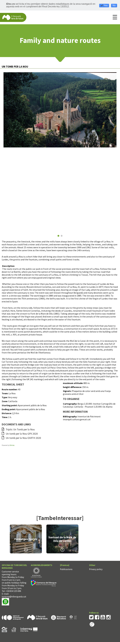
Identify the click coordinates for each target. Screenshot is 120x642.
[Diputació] (58, 617)
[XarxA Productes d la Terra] (73, 617)
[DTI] (45, 583)
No (114, 5)
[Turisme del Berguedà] (13, 17)
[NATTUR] (14, 629)
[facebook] (97, 617)
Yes (105, 5)
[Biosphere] (36, 572)
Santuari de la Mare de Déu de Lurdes (62, 539)
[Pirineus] (4, 629)
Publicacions (66, 569)
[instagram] (108, 617)
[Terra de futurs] (37, 617)
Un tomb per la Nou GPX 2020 (21, 433)
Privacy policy (95, 569)
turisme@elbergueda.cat (14, 596)
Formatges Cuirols (25, 539)
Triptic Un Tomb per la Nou (20, 429)
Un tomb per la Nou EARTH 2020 (23, 438)
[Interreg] (29, 629)
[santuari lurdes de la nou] (60, 109)
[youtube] (103, 617)
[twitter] (91, 617)
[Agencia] (13, 617)
